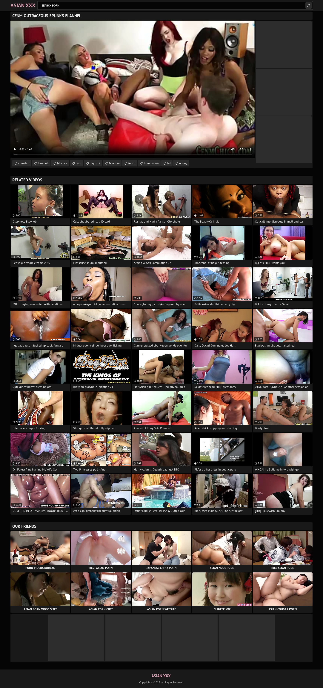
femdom (114, 163)
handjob (43, 163)
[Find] (308, 5)
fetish (131, 163)
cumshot (23, 163)
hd (169, 163)
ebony (183, 163)
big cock (95, 163)
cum (78, 163)
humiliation (151, 163)
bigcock (62, 163)
